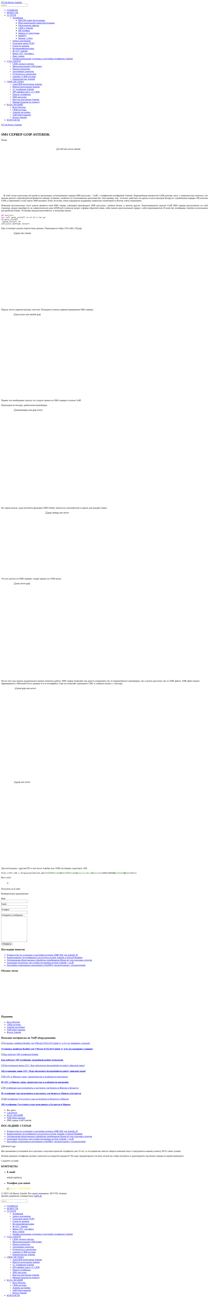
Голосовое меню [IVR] (23, 43)
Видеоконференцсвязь (23, 48)
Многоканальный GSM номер (27, 66)
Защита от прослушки (29, 33)
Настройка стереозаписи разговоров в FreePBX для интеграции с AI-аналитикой (46, 965)
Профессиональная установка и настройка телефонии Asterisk (43, 58)
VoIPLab (38, 1196)
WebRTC (22, 35)
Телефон (5, 909)
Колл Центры (19, 107)
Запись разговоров (22, 41)
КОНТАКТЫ (13, 120)
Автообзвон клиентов (23, 71)
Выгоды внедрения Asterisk (26, 99)
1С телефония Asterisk (23, 89)
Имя (3, 898)
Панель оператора (21, 69)
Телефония (18, 18)
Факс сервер (18, 56)
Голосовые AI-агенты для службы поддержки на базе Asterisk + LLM (40, 962)
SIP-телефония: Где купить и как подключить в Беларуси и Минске (36, 1104)
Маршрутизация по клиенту (26, 102)
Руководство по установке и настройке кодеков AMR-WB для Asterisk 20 (42, 955)
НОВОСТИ (12, 12)
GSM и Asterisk (25, 28)
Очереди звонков (21, 46)
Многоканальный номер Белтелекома (36, 23)
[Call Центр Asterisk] (11, 2)
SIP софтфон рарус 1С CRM (26, 92)
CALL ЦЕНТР (14, 61)
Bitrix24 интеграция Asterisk (26, 87)
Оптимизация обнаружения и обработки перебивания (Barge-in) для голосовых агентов (49, 960)
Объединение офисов (28, 25)
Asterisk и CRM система (24, 76)
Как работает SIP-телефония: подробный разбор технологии (32, 1060)
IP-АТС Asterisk (20, 51)
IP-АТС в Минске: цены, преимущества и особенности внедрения (35, 1082)
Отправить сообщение (12, 915)
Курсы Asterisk (20, 117)
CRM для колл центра (23, 64)
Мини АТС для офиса (23, 53)
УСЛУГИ (11, 15)
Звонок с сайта (25, 38)
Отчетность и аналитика (24, 74)
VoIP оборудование (22, 115)
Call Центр (12, 1112)
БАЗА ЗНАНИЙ (15, 104)
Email (3, 904)
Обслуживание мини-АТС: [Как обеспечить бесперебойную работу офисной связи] (43, 1071)
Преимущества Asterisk (24, 79)
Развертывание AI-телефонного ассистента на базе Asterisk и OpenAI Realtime (44, 957)
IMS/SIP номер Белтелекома (31, 20)
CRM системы (19, 110)
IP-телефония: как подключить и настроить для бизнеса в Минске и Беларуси (41, 1093)
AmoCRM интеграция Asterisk (27, 84)
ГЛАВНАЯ (12, 10)
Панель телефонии (22, 94)
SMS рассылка (20, 97)
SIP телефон (24, 30)
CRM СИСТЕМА (15, 81)
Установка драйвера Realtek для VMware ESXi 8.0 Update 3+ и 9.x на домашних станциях (47, 1049)
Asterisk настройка (21, 112)
